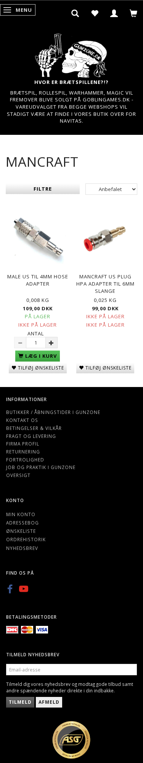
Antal (35, 333)
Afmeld (49, 702)
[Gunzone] (72, 53)
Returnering (23, 452)
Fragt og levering (31, 436)
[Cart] (133, 13)
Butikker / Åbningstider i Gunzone (53, 412)
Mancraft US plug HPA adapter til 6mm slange (105, 283)
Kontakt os (22, 420)
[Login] (114, 13)
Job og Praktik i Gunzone (41, 467)
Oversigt (18, 475)
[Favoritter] (94, 13)
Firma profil (22, 444)
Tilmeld (20, 702)
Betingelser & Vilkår (34, 428)
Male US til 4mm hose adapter (37, 280)
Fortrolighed (25, 460)
